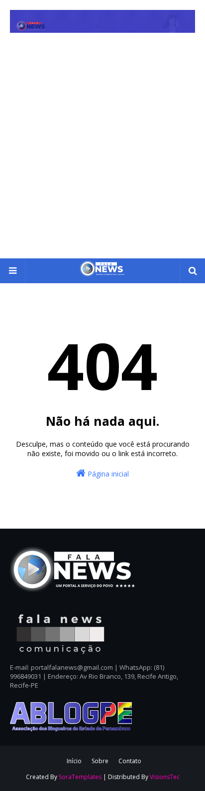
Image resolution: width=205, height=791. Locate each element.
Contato (129, 761)
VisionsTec (165, 777)
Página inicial (107, 473)
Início (74, 761)
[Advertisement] (102, 151)
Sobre (100, 761)
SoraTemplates (80, 777)
